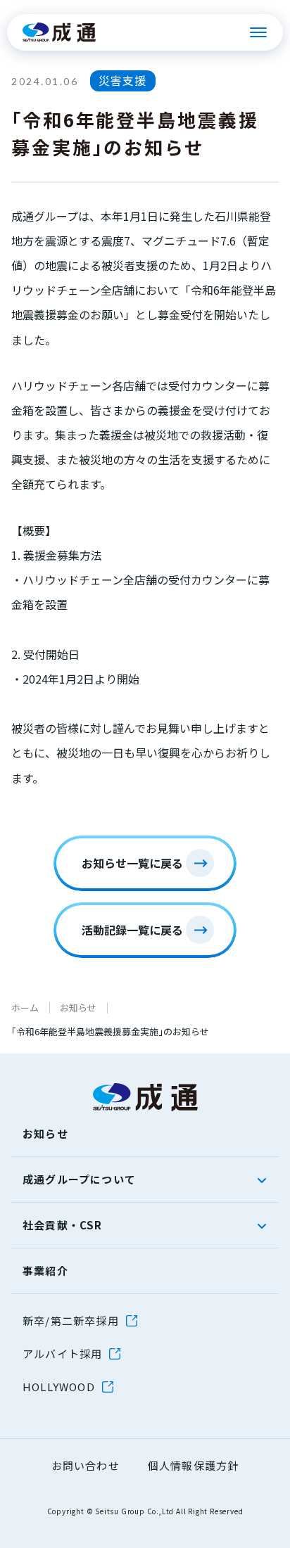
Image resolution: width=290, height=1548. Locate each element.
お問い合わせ (85, 1465)
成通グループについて (79, 1179)
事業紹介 (45, 1270)
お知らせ (78, 1007)
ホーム (25, 1007)
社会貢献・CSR (63, 1224)
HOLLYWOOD (59, 1386)
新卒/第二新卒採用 (71, 1320)
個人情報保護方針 (193, 1465)
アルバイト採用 (62, 1353)
